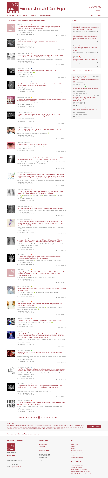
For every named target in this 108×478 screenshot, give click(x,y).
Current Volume (74, 444)
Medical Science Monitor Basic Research (80, 471)
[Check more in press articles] (97, 66)
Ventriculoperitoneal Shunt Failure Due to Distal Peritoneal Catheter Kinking (40, 208)
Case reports (42, 446)
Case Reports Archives (76, 450)
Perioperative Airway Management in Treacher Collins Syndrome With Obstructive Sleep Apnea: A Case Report (85, 59)
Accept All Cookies (94, 426)
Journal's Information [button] (46, 15)
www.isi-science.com (15, 468)
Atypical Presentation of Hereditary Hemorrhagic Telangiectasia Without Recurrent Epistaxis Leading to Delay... (85, 49)
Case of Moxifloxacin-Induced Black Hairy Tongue (32, 144)
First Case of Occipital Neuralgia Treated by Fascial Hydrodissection (37, 42)
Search (98, 15)
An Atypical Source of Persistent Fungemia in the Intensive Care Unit (37, 70)
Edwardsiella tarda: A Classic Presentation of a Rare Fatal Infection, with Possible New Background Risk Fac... (86, 79)
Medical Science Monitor (77, 467)
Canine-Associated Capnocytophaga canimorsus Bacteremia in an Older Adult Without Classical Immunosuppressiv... (85, 38)
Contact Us (97, 10)
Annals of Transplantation (77, 465)
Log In (92, 15)
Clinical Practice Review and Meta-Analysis (81, 473)
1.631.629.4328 (97, 6)
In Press (73, 446)
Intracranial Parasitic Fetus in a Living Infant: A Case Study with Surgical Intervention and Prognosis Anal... (84, 99)
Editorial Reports (43, 444)
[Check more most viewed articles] (97, 118)
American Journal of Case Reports (79, 469)
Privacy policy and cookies (77, 457)
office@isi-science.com (16, 466)
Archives (73, 448)
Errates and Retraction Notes (78, 453)
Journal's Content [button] (21, 15)
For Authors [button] (33, 15)
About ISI (73, 455)
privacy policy (61, 428)
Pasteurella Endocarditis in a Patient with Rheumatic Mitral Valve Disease (39, 320)
